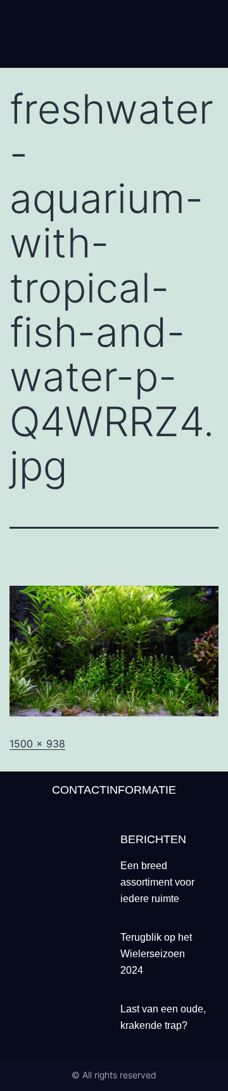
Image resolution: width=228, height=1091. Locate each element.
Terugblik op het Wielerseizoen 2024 (156, 954)
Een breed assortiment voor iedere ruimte (157, 882)
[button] (114, 51)
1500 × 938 (37, 743)
